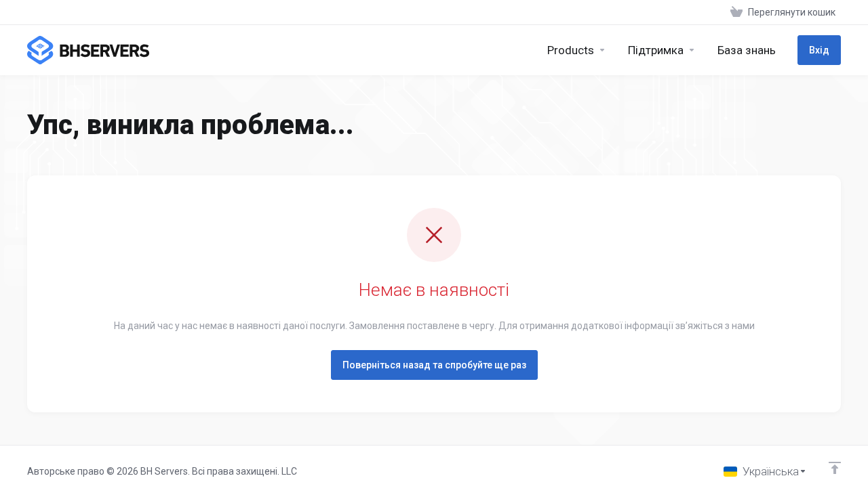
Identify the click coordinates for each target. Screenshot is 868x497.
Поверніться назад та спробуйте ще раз (434, 365)
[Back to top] (835, 467)
